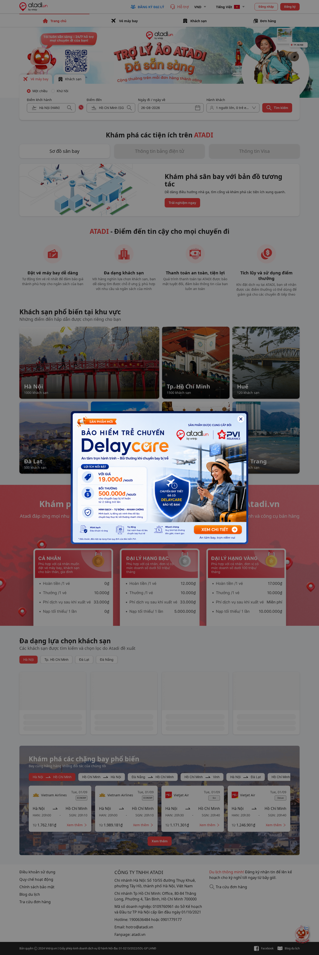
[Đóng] (241, 419)
